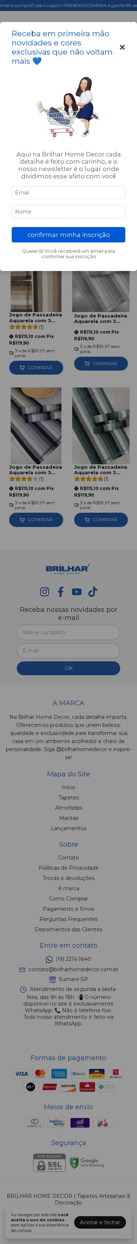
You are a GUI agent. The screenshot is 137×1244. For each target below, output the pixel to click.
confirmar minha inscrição (68, 234)
